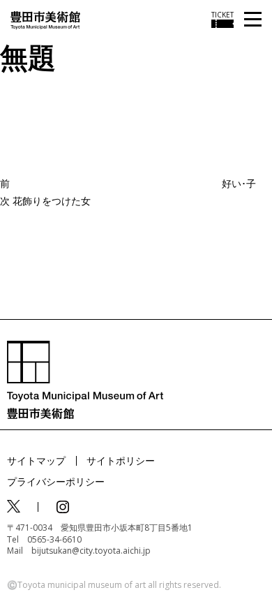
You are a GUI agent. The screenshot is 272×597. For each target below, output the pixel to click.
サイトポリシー (120, 460)
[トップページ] (45, 19)
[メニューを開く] (253, 20)
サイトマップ (36, 460)
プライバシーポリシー (56, 481)
